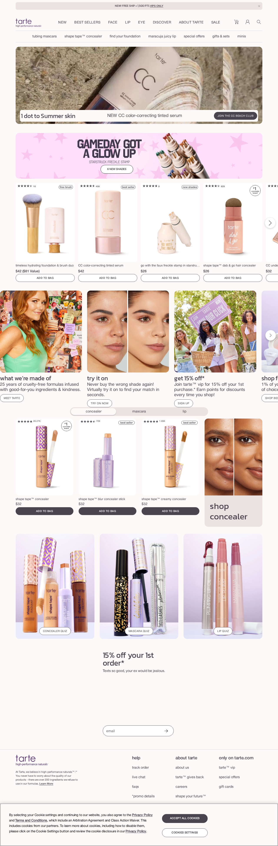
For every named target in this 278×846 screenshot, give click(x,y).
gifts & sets (221, 36)
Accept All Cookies (185, 818)
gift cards (226, 786)
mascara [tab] (139, 411)
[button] (112, 23)
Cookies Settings (185, 832)
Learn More (46, 784)
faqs (135, 786)
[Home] (32, 760)
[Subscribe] (166, 731)
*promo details (143, 796)
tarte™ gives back (189, 777)
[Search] (259, 23)
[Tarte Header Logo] (29, 23)
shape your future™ (190, 796)
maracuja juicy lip (162, 36)
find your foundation (125, 36)
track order (140, 767)
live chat (138, 777)
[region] (139, 824)
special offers (194, 36)
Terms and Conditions (31, 820)
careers (181, 786)
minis (241, 36)
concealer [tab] (93, 411)
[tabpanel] (139, 473)
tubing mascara (44, 36)
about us (182, 767)
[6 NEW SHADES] (139, 156)
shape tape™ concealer (83, 36)
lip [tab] (184, 411)
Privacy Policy (142, 815)
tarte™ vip (227, 767)
